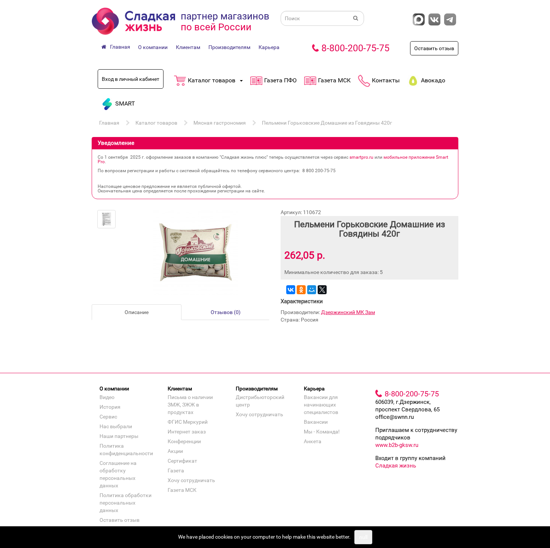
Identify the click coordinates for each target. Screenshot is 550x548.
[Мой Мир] (311, 289)
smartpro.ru (361, 157)
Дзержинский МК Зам (348, 312)
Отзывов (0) (226, 312)
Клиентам (188, 47)
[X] (322, 289)
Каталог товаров (156, 123)
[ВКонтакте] (290, 289)
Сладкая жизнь (395, 465)
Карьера (269, 47)
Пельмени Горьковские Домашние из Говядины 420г (327, 123)
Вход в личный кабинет (130, 79)
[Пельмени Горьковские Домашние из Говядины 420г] (106, 219)
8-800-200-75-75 (355, 48)
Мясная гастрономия (219, 123)
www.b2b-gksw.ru (396, 445)
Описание (137, 312)
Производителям (229, 47)
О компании (153, 47)
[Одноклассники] (301, 289)
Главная (109, 123)
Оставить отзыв (434, 48)
